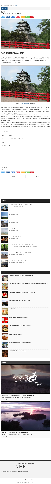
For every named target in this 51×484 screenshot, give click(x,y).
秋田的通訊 (17, 206)
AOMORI (2, 13)
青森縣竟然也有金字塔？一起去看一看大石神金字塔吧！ (20, 252)
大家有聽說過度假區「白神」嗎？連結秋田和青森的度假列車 (21, 204)
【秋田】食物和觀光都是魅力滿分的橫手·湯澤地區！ (20, 325)
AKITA (10, 206)
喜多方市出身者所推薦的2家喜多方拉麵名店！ (18, 317)
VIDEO (7, 399)
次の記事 (37, 176)
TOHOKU (3, 399)
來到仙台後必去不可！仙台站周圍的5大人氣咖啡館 (19, 300)
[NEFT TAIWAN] (5, 2)
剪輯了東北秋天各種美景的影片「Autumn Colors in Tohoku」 (15, 432)
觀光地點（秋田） (22, 246)
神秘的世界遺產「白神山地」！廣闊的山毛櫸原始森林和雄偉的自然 (23, 244)
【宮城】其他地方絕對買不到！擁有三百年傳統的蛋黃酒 (21, 275)
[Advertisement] (15, 188)
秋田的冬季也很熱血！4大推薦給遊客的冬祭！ (18, 350)
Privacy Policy (28, 479)
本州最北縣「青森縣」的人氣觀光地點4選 (17, 260)
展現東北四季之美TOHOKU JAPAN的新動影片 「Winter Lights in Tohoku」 (18, 395)
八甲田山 (10, 212)
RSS (25, 475)
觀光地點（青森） (8, 13)
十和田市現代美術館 (13, 228)
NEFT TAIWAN (24, 482)
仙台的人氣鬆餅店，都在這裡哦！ (16, 334)
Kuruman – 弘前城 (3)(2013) (24, 103)
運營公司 (24, 479)
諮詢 (32, 479)
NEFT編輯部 (19, 13)
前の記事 (13, 176)
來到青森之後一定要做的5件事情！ (16, 236)
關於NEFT (20, 479)
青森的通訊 (21, 206)
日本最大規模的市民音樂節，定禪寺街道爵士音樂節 (20, 342)
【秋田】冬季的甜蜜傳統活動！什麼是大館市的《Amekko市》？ (22, 292)
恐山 (9, 220)
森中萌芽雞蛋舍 (12, 308)
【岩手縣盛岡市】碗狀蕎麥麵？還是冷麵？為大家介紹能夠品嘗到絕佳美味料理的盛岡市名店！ (28, 283)
